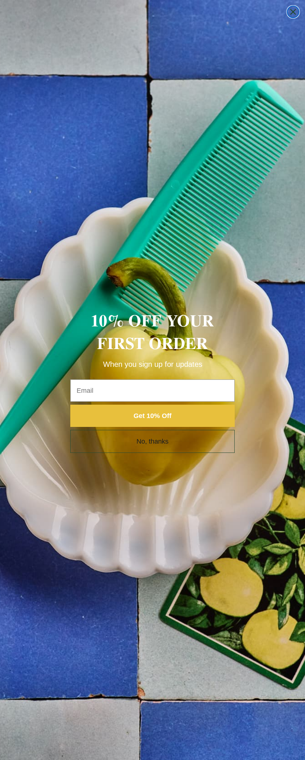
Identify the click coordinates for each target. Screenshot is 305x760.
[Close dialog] (293, 12)
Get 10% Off (152, 416)
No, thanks (152, 441)
